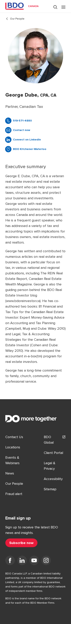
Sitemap (50, 489)
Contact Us (14, 437)
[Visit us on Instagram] (46, 561)
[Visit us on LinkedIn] (22, 561)
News (9, 473)
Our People (17, 18)
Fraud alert (13, 494)
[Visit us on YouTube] (34, 561)
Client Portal (53, 453)
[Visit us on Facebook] (10, 561)
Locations (12, 447)
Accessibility (53, 479)
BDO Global (49, 440)
